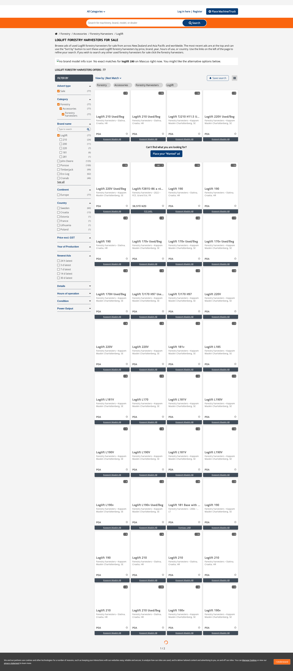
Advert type (64, 86)
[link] (112, 101)
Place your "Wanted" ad (166, 153)
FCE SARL (148, 211)
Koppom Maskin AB (112, 139)
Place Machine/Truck (224, 11)
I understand (282, 662)
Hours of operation (68, 293)
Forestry (65, 33)
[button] (74, 78)
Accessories (80, 33)
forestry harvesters (172, 52)
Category (62, 99)
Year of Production (68, 246)
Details (61, 286)
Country (62, 203)
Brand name (64, 124)
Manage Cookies (249, 660)
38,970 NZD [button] (139, 206)
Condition (63, 301)
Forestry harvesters (101, 33)
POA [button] (98, 134)
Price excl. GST (66, 237)
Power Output (65, 308)
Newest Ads (64, 255)
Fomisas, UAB (184, 527)
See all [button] (61, 182)
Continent (63, 189)
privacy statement (11, 663)
